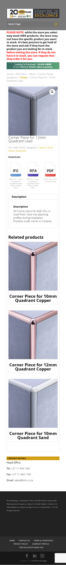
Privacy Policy (21, 544)
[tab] (33, 197)
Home (10, 74)
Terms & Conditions (43, 540)
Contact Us (24, 540)
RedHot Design (39, 560)
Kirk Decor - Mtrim (26, 74)
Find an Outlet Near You (31, 547)
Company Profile (40, 544)
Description (19, 196)
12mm (23, 77)
